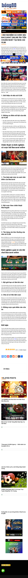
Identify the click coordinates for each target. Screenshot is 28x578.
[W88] (14, 527)
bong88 (13, 242)
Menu (4, 31)
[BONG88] (9, 6)
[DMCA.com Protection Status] (5, 565)
